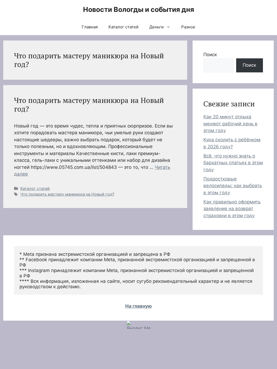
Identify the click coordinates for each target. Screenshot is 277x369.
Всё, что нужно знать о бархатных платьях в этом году (233, 162)
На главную (138, 306)
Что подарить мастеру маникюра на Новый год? (89, 104)
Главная (90, 26)
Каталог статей (123, 26)
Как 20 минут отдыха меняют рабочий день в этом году (230, 123)
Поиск (210, 54)
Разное (188, 26)
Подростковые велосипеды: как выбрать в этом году (232, 185)
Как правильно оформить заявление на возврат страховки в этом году (231, 208)
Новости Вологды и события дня (138, 9)
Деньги (156, 26)
